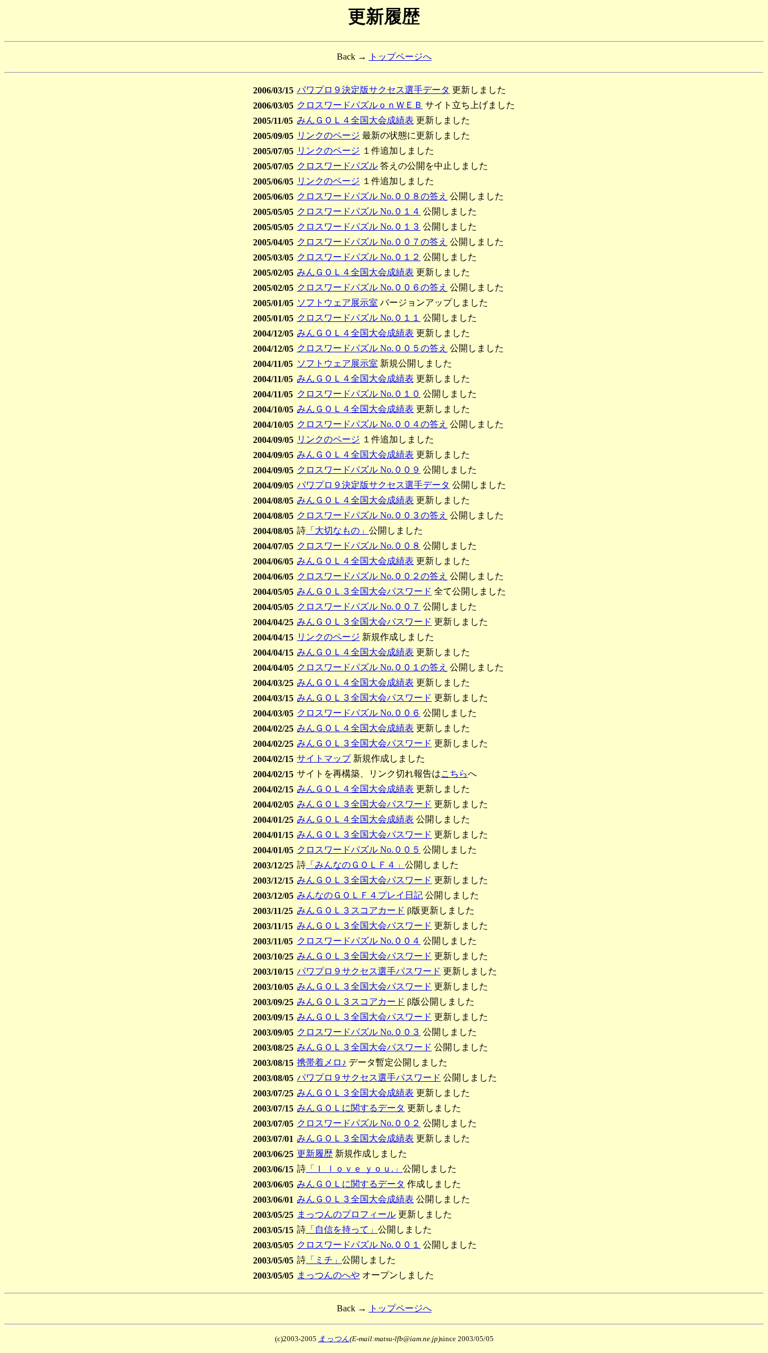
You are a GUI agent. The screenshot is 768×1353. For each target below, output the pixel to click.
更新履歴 (315, 1153)
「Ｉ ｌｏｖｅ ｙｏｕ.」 (354, 1168)
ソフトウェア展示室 (337, 302)
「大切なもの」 (337, 530)
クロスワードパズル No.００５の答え (372, 348)
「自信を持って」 (342, 1229)
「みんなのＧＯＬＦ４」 (355, 865)
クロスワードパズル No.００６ (359, 713)
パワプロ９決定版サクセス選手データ (373, 90)
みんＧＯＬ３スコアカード (351, 910)
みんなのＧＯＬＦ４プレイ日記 (360, 895)
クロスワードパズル (337, 166)
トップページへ (400, 56)
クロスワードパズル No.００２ (359, 1123)
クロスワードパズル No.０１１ (359, 317)
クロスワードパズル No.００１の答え (372, 667)
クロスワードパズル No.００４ (359, 941)
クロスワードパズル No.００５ (359, 849)
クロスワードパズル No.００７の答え (372, 242)
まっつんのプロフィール (346, 1214)
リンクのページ (328, 135)
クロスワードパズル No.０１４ (359, 211)
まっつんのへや (328, 1275)
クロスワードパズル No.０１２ (359, 257)
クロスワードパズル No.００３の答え (372, 515)
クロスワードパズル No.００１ (359, 1244)
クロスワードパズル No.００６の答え (372, 287)
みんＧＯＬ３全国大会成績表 (355, 1092)
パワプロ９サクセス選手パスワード (369, 971)
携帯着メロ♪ (321, 1062)
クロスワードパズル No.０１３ (359, 226)
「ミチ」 (324, 1260)
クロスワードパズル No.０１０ (359, 393)
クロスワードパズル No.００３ (359, 1032)
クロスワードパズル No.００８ (359, 545)
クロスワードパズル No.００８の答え (372, 196)
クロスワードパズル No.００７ (359, 606)
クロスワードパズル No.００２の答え (372, 576)
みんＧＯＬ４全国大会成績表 (355, 120)
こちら (454, 773)
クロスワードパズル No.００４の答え (372, 424)
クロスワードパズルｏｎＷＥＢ (360, 105)
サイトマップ (324, 758)
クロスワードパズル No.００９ (359, 469)
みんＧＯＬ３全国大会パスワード (364, 591)
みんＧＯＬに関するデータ (351, 1108)
